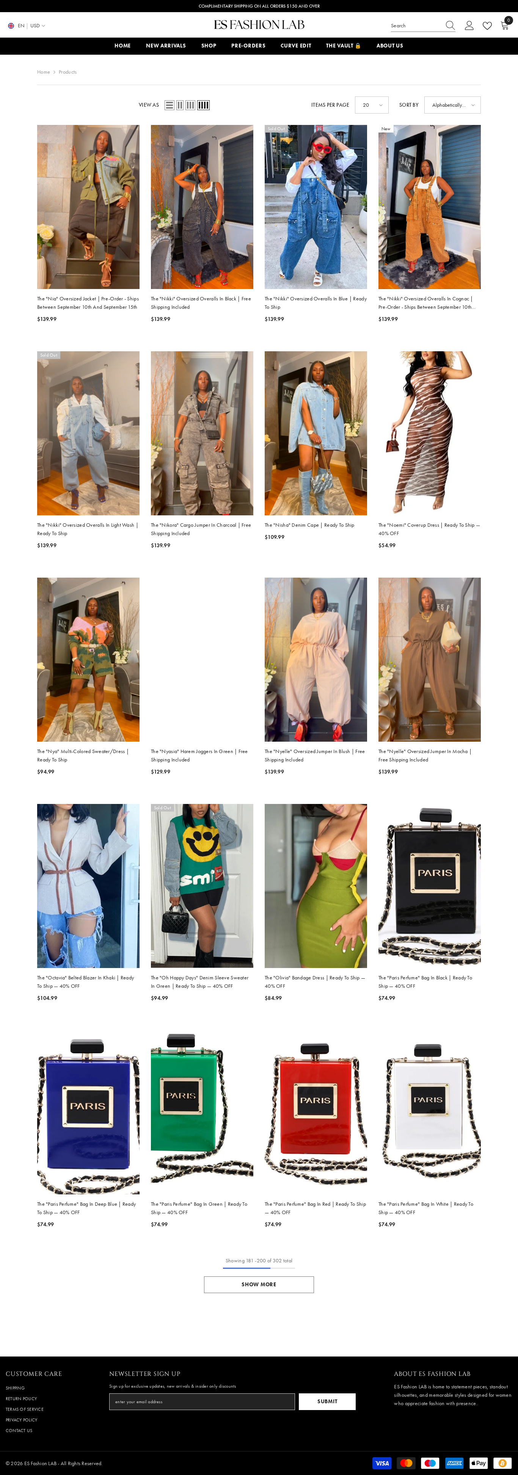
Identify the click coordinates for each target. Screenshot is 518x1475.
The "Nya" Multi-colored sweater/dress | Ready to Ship (83, 755)
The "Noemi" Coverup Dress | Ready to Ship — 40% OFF (429, 529)
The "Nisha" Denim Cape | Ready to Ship (310, 525)
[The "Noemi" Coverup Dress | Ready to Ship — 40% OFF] (429, 433)
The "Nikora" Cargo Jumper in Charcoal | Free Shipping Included (201, 529)
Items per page (330, 105)
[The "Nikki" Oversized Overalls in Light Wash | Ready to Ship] (88, 433)
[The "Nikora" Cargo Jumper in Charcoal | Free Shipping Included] (202, 433)
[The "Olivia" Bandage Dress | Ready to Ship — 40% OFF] (316, 886)
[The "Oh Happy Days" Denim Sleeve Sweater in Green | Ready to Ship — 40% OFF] (202, 886)
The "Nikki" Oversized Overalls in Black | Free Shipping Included (201, 302)
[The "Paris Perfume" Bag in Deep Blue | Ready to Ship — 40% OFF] (88, 1112)
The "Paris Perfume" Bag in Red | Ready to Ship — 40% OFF (315, 1208)
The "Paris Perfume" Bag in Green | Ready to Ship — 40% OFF (199, 1208)
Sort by (409, 105)
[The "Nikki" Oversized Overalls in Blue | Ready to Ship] (316, 207)
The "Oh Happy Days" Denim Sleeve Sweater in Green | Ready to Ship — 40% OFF (199, 981)
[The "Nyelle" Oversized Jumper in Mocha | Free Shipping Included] (429, 660)
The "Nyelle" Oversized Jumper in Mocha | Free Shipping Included (425, 755)
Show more (259, 1284)
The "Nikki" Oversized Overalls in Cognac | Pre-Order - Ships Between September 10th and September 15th (425, 303)
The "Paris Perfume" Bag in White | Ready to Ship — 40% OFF (425, 1208)
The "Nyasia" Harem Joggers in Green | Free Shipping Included (199, 755)
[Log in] (469, 25)
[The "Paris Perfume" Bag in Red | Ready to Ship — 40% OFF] (316, 1112)
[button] (169, 105)
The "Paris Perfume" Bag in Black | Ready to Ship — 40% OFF (425, 981)
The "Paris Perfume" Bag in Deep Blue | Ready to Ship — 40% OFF (86, 1208)
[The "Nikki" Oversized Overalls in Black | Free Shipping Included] (202, 207)
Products (68, 72)
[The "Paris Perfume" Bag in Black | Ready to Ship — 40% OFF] (429, 886)
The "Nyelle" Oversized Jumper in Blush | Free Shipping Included (315, 755)
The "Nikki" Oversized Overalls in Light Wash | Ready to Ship (87, 529)
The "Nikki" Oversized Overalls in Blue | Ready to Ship (316, 302)
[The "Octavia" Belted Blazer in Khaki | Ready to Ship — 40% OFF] (88, 886)
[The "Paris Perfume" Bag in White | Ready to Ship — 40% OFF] (429, 1112)
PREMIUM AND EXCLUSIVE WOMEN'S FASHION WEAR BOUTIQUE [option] (259, 6)
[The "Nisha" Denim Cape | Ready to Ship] (316, 433)
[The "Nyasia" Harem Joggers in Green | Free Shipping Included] (202, 660)
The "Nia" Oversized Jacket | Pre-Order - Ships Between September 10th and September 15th (88, 302)
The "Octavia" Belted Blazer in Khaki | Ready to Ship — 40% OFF (85, 981)
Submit (327, 1401)
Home (43, 72)
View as (149, 105)
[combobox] (416, 26)
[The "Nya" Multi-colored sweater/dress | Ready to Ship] (88, 660)
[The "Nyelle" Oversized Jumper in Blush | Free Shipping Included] (316, 660)
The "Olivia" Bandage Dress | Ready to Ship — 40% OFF (315, 981)
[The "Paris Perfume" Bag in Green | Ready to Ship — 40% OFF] (202, 1112)
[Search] (423, 26)
